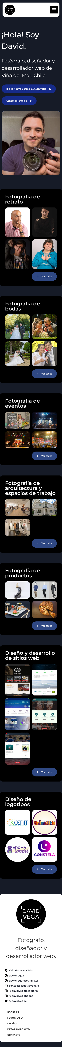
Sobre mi (13, 1012)
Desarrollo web (18, 1029)
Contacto (14, 1035)
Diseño (12, 1023)
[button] (54, 9)
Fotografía (15, 1017)
